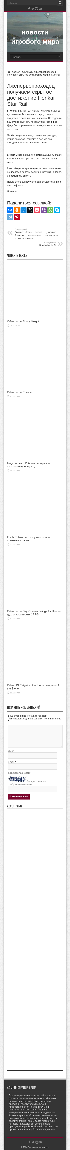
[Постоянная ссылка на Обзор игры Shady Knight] (35, 317)
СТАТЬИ (27, 71)
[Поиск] (60, 3)
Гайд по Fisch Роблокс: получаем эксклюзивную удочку (28, 464)
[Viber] (44, 210)
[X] (30, 210)
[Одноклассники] (17, 210)
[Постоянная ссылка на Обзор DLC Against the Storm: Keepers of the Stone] (35, 680)
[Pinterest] (17, 217)
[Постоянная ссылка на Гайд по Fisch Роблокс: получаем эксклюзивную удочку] (35, 458)
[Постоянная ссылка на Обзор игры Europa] (35, 387)
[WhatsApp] (50, 210)
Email (11, 762)
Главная (15, 71)
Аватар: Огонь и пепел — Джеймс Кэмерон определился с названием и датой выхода (36, 233)
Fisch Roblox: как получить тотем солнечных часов (28, 539)
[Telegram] (10, 217)
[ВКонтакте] (10, 210)
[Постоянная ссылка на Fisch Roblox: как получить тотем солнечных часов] (35, 532)
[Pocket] (37, 210)
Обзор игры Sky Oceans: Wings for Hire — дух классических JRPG (33, 613)
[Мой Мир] (24, 210)
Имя (10, 751)
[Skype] (57, 210)
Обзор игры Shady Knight (23, 321)
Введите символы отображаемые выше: (27, 783)
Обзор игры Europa (19, 392)
